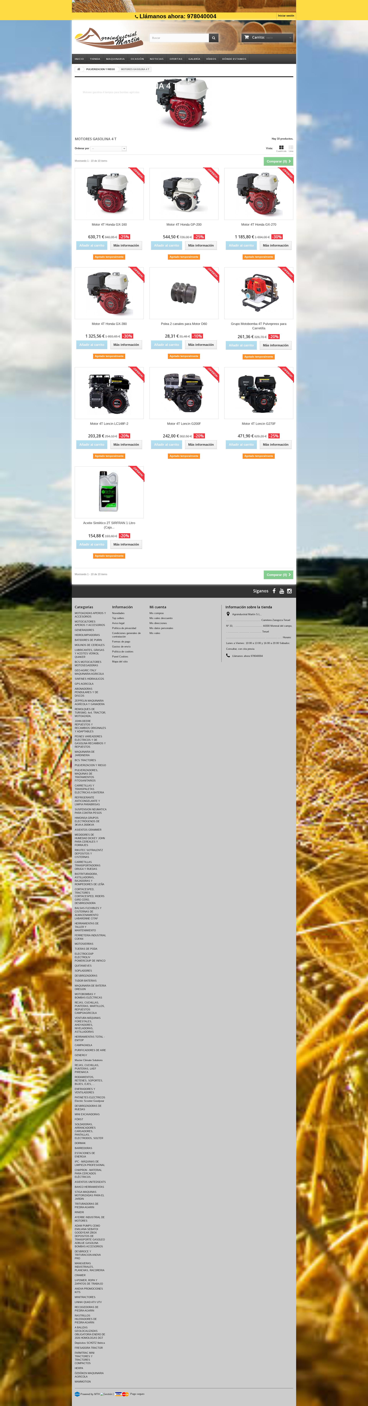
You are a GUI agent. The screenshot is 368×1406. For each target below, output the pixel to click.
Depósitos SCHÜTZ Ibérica (90, 1342)
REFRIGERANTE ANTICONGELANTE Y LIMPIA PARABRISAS (87, 801)
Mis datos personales (161, 628)
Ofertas (176, 59)
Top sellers (118, 618)
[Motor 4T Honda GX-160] (109, 194)
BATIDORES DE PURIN (88, 640)
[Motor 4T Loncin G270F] (258, 393)
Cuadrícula (281, 151)
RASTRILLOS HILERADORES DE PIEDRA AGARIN (86, 1319)
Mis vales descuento (161, 618)
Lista (291, 151)
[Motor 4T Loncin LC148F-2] (109, 393)
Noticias (157, 59)
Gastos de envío (121, 646)
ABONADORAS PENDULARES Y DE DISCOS (86, 692)
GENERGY (81, 1055)
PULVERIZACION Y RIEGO (90, 765)
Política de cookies (122, 651)
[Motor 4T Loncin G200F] (184, 393)
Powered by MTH (90, 1394)
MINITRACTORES (85, 1297)
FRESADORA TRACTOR (89, 1347)
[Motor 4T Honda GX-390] (109, 293)
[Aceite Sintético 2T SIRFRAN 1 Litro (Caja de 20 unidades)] (109, 492)
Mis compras (157, 613)
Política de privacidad (124, 628)
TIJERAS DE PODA (86, 948)
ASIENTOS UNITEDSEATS (90, 1182)
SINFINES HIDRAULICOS (89, 678)
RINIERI (79, 1212)
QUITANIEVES (83, 965)
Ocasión (137, 59)
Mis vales (155, 633)
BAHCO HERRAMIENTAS (89, 1187)
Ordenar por (82, 148)
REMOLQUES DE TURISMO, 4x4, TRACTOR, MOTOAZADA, (90, 713)
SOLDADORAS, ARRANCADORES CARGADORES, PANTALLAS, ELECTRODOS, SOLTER (89, 1131)
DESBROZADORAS (86, 975)
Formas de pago (121, 641)
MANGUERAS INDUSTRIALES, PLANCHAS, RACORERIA (89, 1267)
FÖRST (79, 1119)
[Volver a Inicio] (78, 69)
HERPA (79, 1368)
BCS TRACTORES (85, 760)
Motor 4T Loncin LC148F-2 (109, 424)
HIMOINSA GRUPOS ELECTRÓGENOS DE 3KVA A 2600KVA (87, 821)
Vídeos (211, 59)
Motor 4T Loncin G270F (259, 424)
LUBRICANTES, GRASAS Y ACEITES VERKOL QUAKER (89, 653)
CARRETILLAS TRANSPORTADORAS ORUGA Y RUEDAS (87, 865)
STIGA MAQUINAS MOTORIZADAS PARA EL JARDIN (89, 1195)
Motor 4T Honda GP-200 (184, 224)
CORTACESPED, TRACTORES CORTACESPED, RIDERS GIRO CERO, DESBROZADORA (89, 896)
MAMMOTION (83, 1381)
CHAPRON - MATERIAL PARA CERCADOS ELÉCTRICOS (88, 1173)
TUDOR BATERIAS (86, 980)
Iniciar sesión (286, 15)
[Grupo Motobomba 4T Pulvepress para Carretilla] (258, 293)
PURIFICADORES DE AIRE (90, 1050)
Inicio (79, 59)
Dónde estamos (234, 59)
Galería (194, 59)
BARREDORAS (83, 1148)
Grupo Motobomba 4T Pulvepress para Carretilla (258, 326)
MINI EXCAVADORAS (87, 1114)
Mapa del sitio (120, 661)
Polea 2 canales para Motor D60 (184, 324)
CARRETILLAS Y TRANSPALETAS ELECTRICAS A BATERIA (89, 789)
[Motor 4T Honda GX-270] (258, 194)
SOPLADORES (83, 970)
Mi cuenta (158, 607)
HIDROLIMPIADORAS (87, 635)
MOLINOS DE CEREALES (90, 645)
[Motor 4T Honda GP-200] (184, 194)
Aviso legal (118, 623)
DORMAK (80, 1143)
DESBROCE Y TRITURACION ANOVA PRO (88, 1255)
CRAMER (80, 1275)
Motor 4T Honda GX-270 (258, 224)
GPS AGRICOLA (84, 683)
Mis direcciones (158, 623)
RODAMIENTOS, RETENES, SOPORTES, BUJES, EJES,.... (89, 1081)
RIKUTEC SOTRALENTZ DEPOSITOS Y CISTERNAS (89, 854)
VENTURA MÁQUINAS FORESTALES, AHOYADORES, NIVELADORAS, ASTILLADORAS (88, 1025)
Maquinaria (115, 59)
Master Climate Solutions (89, 1060)
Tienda (95, 59)
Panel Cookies (120, 656)
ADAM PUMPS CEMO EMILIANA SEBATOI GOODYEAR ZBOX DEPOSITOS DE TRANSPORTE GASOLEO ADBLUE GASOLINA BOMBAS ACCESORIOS (90, 1236)
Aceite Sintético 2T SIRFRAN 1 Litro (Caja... (109, 525)
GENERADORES (84, 630)
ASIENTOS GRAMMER (88, 829)
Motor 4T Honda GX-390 (109, 324)
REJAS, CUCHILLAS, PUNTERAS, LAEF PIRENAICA (87, 1069)
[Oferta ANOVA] (184, 6)
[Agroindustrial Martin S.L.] (109, 38)
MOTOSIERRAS (84, 943)
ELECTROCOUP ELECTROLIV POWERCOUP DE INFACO (90, 957)
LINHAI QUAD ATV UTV (88, 1302)
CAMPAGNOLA (83, 1045)
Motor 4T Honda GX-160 (109, 224)
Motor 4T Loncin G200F (184, 424)
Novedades (118, 613)
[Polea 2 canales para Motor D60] (184, 293)
